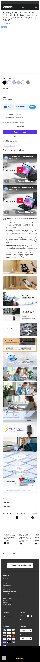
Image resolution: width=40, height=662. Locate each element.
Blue (18, 82)
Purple (14, 82)
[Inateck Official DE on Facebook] (24, 616)
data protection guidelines (9, 591)
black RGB (23, 82)
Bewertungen (7, 506)
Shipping (11, 122)
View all (35, 513)
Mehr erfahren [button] (17, 653)
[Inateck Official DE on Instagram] (21, 616)
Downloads (6, 502)
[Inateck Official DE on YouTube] (28, 616)
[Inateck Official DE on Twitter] (31, 616)
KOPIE (32, 107)
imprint (4, 587)
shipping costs (6, 583)
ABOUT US (5, 578)
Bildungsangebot (7, 604)
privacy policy (6, 589)
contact (4, 581)
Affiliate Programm (7, 602)
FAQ (4, 498)
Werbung (5, 600)
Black (5, 82)
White (9, 82)
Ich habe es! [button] (20, 658)
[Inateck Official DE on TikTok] (21, 619)
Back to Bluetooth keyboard (21, 565)
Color (7, 78)
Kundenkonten (6, 607)
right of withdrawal (7, 598)
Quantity (5, 88)
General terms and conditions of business (13, 596)
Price (4, 97)
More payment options (20, 136)
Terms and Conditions (8, 594)
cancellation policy (7, 585)
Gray (28, 82)
